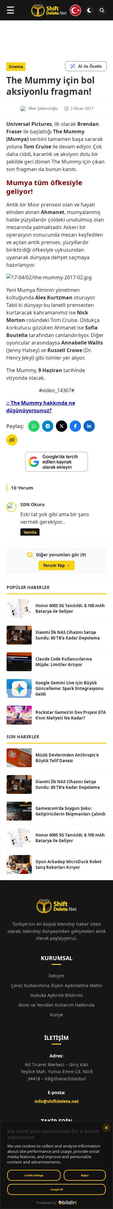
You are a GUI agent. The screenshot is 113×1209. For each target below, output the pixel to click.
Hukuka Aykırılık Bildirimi (56, 995)
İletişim (56, 976)
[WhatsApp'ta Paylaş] (34, 426)
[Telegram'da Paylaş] (47, 426)
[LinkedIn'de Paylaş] (89, 426)
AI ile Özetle (90, 66)
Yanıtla (30, 532)
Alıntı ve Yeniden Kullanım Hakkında (56, 1005)
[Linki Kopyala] (12, 440)
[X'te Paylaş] (61, 426)
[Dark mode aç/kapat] (89, 10)
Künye (56, 1015)
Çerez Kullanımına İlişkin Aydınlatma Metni (56, 985)
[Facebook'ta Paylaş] (75, 426)
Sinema (16, 66)
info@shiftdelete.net (57, 1101)
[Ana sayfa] (56, 10)
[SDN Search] (102, 10)
